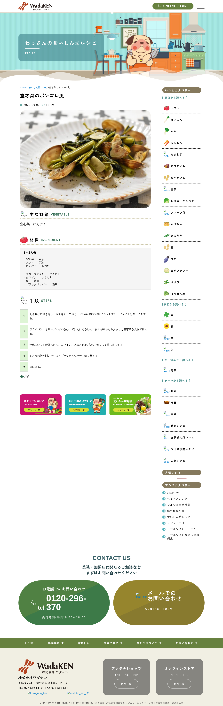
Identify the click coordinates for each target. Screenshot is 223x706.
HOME (29, 643)
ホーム (23, 87)
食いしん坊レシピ (38, 87)
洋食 (27, 376)
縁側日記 (84, 643)
